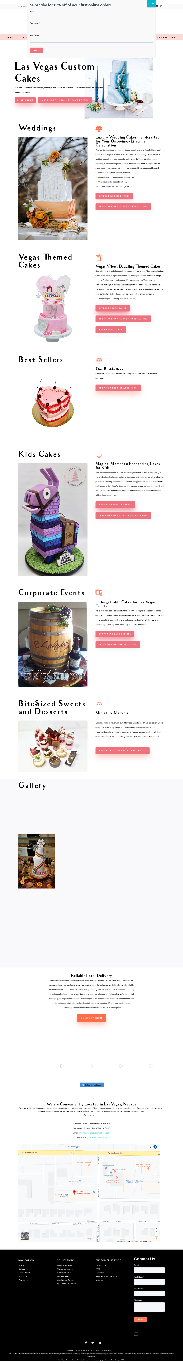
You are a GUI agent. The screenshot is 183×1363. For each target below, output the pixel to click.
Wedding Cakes (64, 1265)
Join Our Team (166, 37)
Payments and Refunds (106, 1276)
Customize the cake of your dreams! (65, 100)
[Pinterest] (157, 7)
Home (10, 37)
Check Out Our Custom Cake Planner (123, 515)
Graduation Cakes (65, 1280)
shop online (25, 100)
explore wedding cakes (114, 196)
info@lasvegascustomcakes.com (94, 1133)
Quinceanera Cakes (66, 1284)
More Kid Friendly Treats (115, 505)
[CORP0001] (52, 686)
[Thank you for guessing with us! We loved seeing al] (121, 1066)
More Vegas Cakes (111, 329)
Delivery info (91, 1018)
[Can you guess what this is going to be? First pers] (151, 1066)
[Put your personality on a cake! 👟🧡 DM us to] (62, 1066)
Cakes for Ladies (64, 1269)
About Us (23, 1276)
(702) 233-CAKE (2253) (97, 1137)
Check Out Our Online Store (118, 645)
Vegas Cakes (63, 1276)
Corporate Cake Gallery (115, 634)
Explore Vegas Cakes (113, 308)
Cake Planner (25, 1272)
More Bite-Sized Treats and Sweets (122, 751)
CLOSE (151, 4)
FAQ (98, 1269)
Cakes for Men (64, 1272)
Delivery (100, 1272)
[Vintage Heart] (52, 437)
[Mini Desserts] (52, 771)
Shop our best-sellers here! (118, 388)
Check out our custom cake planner (123, 207)
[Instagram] (161, 7)
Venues (99, 1280)
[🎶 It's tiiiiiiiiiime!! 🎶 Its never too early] (32, 1066)
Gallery (25, 37)
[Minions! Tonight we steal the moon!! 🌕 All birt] (91, 1066)
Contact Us (24, 1280)
